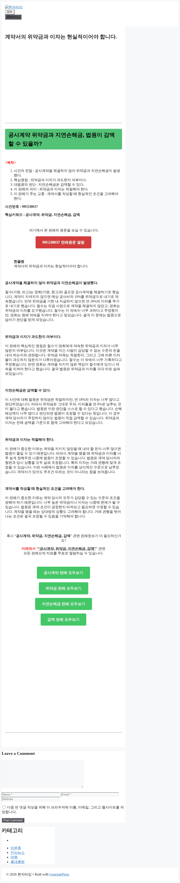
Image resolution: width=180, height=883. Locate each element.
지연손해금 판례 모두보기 (63, 604)
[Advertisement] (63, 86)
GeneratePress (59, 874)
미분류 (16, 848)
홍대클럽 (18, 862)
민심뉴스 (18, 852)
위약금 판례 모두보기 (63, 588)
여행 (14, 857)
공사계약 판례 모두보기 (63, 573)
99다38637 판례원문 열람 (63, 242)
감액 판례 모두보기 (63, 619)
